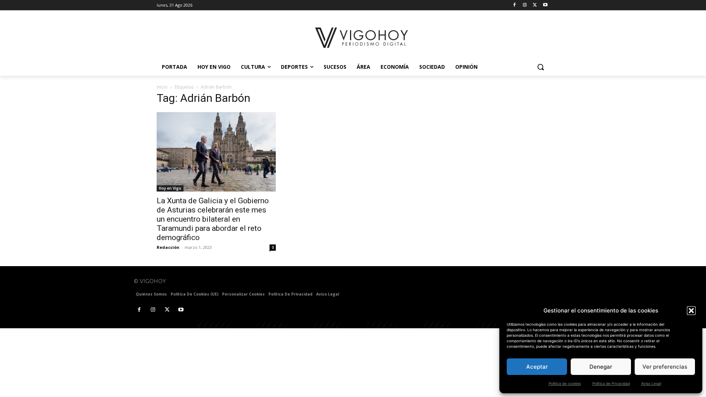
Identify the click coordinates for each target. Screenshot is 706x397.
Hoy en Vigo (170, 188)
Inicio (162, 87)
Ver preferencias (664, 366)
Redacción (168, 247)
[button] (691, 310)
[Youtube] (545, 5)
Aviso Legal (651, 383)
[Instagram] (525, 5)
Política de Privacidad (611, 383)
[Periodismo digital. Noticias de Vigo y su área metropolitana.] (362, 38)
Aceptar (537, 366)
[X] (535, 5)
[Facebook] (514, 5)
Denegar (600, 366)
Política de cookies (565, 383)
